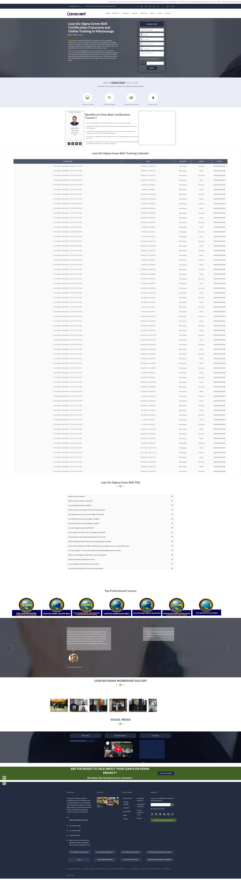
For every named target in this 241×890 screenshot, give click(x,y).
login (167, 6)
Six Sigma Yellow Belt (79, 843)
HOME (108, 13)
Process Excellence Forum (140, 803)
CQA (79, 850)
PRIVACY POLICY (71, 866)
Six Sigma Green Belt (104, 843)
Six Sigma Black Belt (130, 843)
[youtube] (80, 143)
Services (144, 13)
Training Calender (126, 794)
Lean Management (104, 850)
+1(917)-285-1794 (74, 826)
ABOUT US (115, 13)
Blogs (153, 13)
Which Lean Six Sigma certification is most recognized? (87, 555)
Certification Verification (141, 796)
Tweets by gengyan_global (77, 731)
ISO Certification (130, 850)
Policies (125, 809)
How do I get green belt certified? (79, 505)
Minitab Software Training (159, 850)
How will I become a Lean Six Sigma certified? (83, 519)
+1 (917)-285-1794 (111, 6)
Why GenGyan (127, 789)
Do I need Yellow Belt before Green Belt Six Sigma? (85, 568)
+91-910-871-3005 (100, 6)
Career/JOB (126, 802)
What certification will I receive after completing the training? (89, 541)
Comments (79, 35)
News (172, 6)
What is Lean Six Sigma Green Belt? (80, 501)
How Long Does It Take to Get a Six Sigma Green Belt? (87, 532)
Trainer (72, 35)
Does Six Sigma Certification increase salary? (84, 564)
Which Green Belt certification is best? (81, 559)
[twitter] (76, 143)
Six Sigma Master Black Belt (159, 843)
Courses (125, 13)
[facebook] (69, 143)
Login (160, 13)
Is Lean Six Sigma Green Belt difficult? (81, 528)
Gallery (135, 13)
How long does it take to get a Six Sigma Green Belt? (86, 514)
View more (100, 797)
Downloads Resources (140, 790)
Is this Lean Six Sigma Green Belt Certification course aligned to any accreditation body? (98, 546)
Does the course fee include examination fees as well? (87, 537)
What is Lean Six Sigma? (76, 496)
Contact (168, 13)
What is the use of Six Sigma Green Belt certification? (86, 510)
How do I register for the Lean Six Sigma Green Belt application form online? (94, 550)
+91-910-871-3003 (90, 6)
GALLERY (126, 798)
